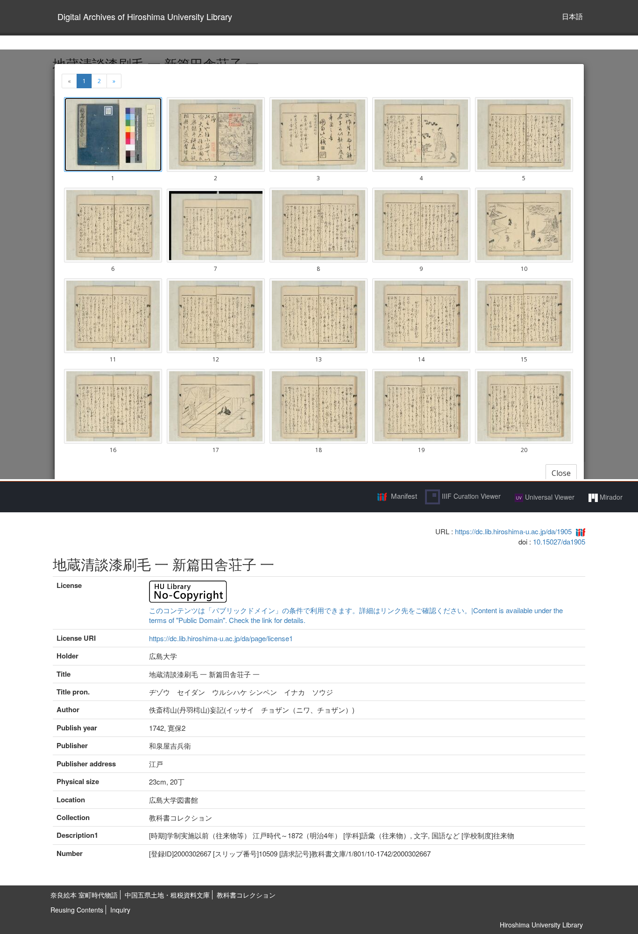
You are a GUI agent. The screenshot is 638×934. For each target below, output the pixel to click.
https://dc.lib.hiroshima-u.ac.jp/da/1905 (513, 531)
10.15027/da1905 (559, 541)
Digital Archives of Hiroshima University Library (144, 16)
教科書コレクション (246, 894)
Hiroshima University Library (541, 924)
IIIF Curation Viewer (470, 496)
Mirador (610, 497)
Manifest (404, 496)
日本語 (572, 16)
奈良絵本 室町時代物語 (84, 894)
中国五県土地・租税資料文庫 (167, 894)
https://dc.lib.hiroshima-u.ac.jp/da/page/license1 (221, 638)
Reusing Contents (76, 909)
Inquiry (120, 909)
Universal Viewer (548, 497)
